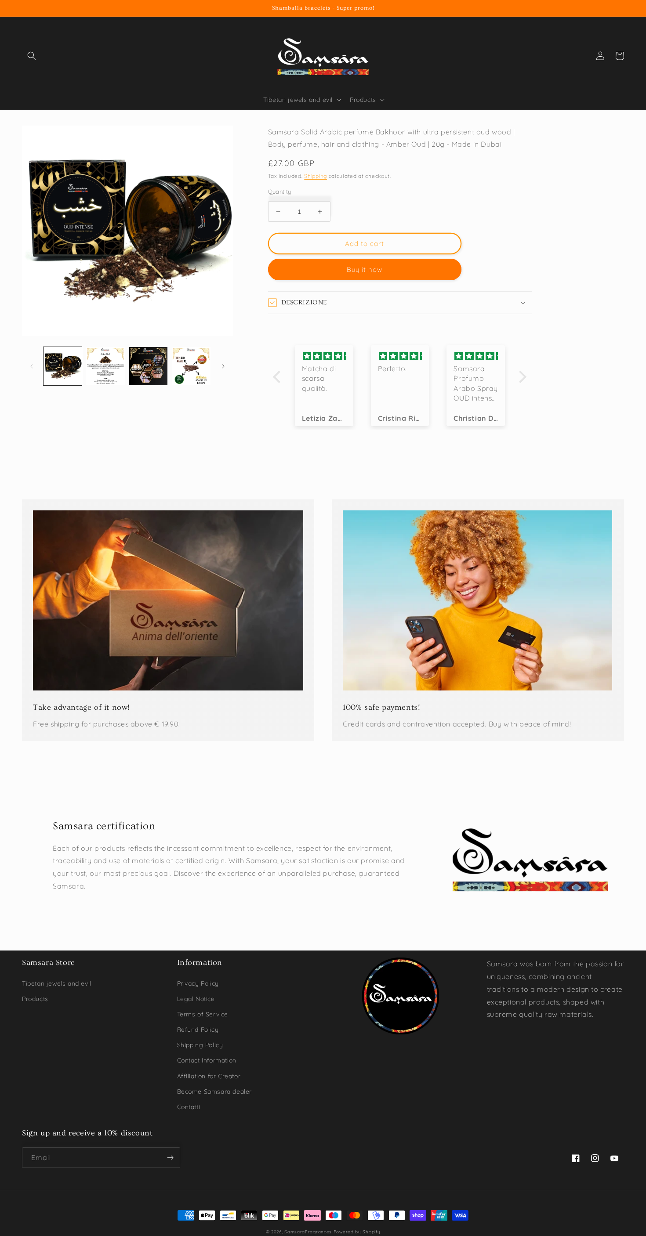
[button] (31, 55)
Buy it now (364, 269)
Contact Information (206, 1060)
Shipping (315, 176)
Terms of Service (203, 1014)
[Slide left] (31, 366)
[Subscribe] (170, 1157)
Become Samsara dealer (214, 1091)
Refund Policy (198, 1030)
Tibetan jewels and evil (56, 983)
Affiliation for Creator (209, 1076)
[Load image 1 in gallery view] (63, 366)
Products (35, 999)
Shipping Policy (200, 1045)
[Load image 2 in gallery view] (105, 366)
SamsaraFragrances (308, 1232)
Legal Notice (196, 999)
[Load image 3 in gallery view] (148, 366)
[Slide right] (223, 366)
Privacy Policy (198, 983)
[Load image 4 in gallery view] (191, 366)
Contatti (188, 1107)
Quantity (279, 191)
